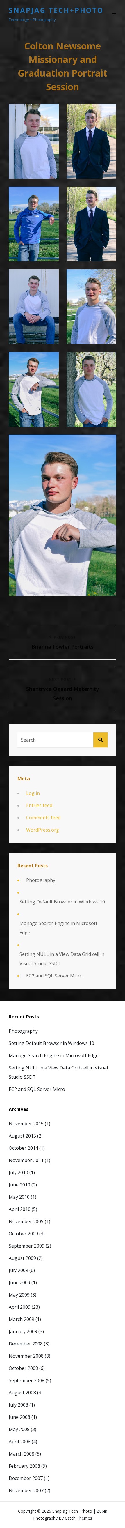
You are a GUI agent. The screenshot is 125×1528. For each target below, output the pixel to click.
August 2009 (22, 1258)
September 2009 (26, 1246)
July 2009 (18, 1270)
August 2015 (22, 1136)
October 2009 (23, 1233)
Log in (33, 793)
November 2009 (26, 1221)
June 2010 (19, 1185)
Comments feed (43, 817)
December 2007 (26, 1478)
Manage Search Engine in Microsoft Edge (58, 928)
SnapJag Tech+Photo (56, 10)
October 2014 (23, 1148)
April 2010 (20, 1209)
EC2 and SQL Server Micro (54, 975)
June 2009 (19, 1282)
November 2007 (26, 1490)
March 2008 (21, 1454)
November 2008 (26, 1356)
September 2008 (26, 1380)
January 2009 (23, 1331)
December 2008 (26, 1343)
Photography (40, 880)
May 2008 (19, 1429)
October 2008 (23, 1368)
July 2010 (18, 1172)
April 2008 (20, 1441)
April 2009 (20, 1307)
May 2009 (19, 1295)
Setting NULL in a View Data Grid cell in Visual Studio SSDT (61, 959)
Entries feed (39, 805)
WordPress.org (42, 830)
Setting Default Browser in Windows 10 (62, 902)
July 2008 (18, 1405)
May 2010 (19, 1197)
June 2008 (19, 1417)
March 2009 (21, 1319)
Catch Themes (78, 1518)
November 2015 (26, 1123)
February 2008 (24, 1466)
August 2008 (22, 1392)
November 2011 (26, 1160)
